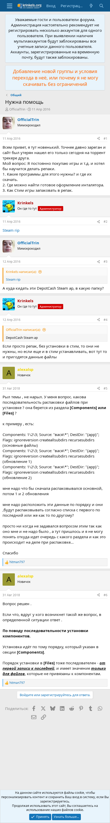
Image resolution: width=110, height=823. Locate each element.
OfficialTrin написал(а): (23, 329)
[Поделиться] (98, 139)
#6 (105, 595)
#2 (105, 221)
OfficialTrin (17, 109)
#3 (105, 261)
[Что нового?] (91, 6)
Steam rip (11, 230)
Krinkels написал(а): (21, 271)
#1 (105, 138)
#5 (105, 388)
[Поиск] (101, 6)
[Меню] (10, 6)
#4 (105, 320)
